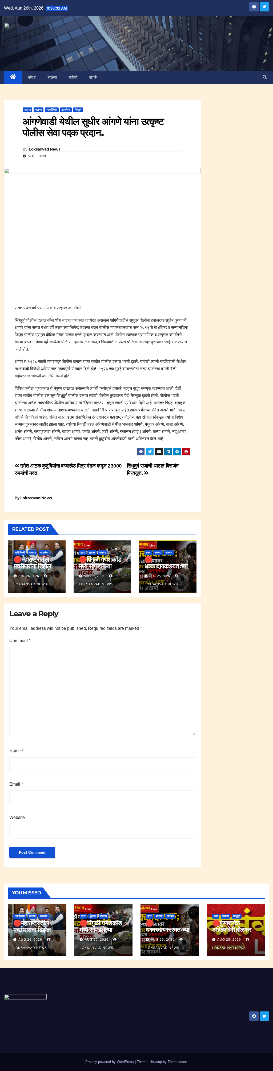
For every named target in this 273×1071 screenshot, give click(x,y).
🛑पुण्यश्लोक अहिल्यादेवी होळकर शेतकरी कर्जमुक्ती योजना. (231, 933)
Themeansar (177, 1062)
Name (16, 751)
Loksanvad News (44, 149)
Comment (19, 640)
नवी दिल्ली (20, 552)
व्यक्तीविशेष (51, 109)
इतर (83, 552)
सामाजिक (66, 109)
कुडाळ (92, 552)
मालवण (38, 109)
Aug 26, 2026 (30, 939)
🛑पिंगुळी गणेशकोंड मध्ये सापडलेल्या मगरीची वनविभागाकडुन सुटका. (103, 933)
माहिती (73, 77)
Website (17, 817)
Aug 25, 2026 (97, 939)
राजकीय (44, 552)
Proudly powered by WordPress (110, 1062)
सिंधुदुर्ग (78, 109)
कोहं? (32, 77)
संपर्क (93, 77)
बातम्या (52, 77)
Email (16, 784)
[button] (265, 77)
